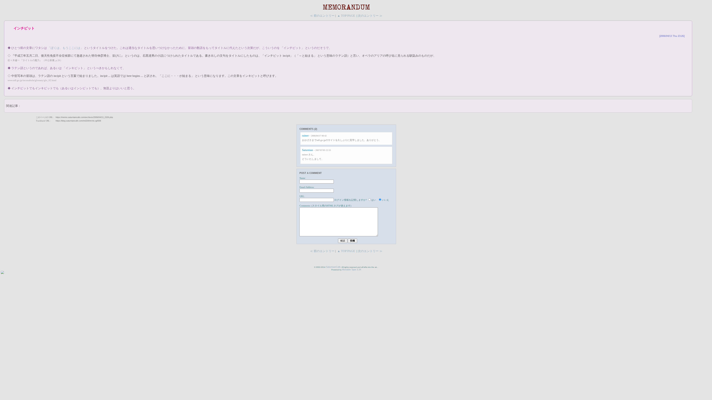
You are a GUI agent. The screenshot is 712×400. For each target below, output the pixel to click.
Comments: (305, 205)
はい (373, 200)
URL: (302, 196)
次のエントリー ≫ (370, 15)
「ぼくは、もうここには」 (65, 47)
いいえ (385, 200)
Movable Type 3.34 (351, 269)
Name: (302, 178)
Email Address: (306, 187)
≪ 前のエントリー (322, 15)
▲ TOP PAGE (346, 15)
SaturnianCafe (333, 267)
